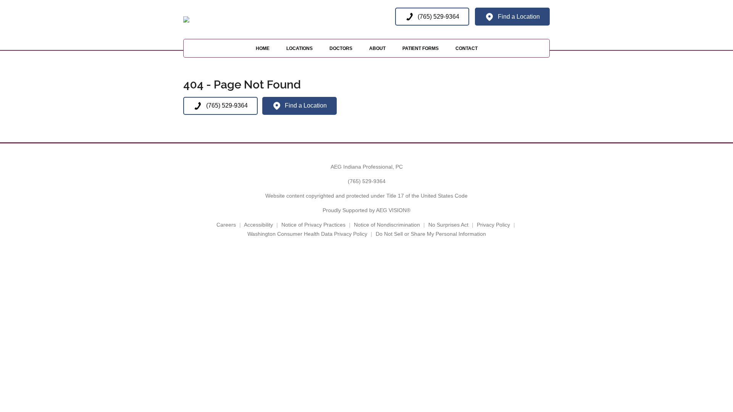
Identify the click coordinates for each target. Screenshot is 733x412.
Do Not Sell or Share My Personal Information (431, 234)
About (377, 48)
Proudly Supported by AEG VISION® (366, 210)
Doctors (340, 48)
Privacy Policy (493, 225)
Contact (466, 48)
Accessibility (258, 225)
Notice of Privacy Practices (313, 225)
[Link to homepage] (186, 19)
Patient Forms (420, 48)
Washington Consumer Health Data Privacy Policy (307, 234)
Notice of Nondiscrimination (387, 225)
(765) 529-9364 (367, 181)
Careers (226, 225)
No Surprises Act (448, 225)
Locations (299, 48)
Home (263, 48)
